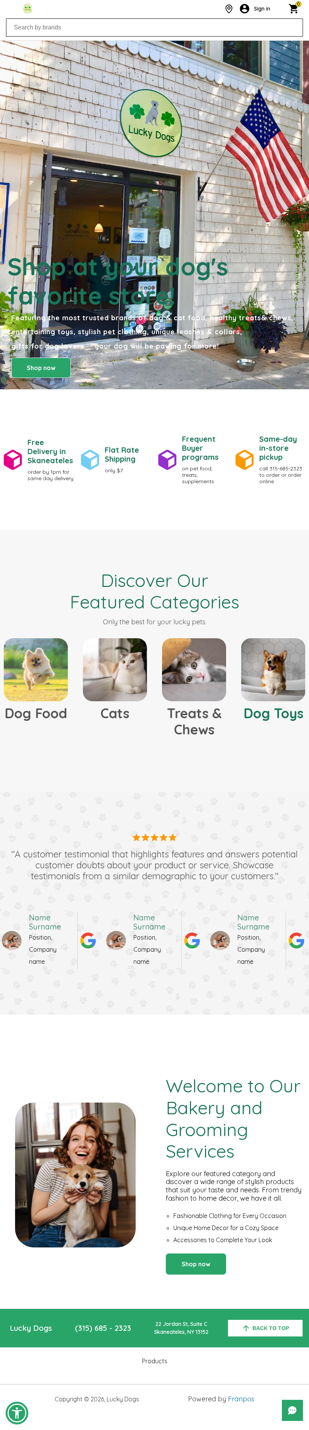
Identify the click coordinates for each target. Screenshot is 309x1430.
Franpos (241, 1399)
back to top (270, 1328)
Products (154, 1361)
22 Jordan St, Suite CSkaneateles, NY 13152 (181, 1328)
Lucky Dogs (31, 1328)
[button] (17, 1413)
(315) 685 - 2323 (103, 1328)
